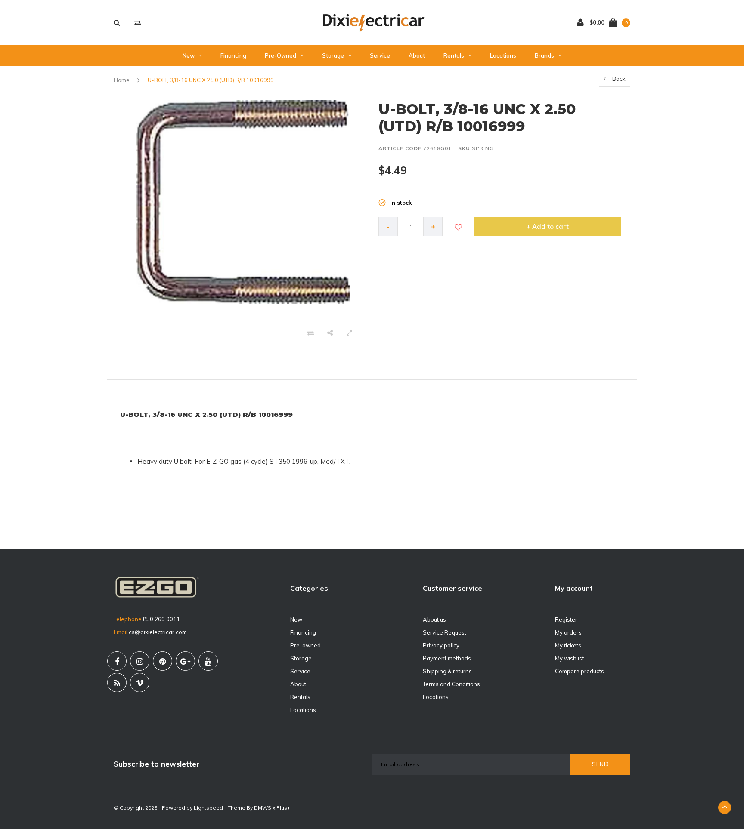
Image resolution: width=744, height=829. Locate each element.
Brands (544, 55)
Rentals (453, 55)
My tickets (568, 645)
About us (434, 619)
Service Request (444, 632)
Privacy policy (441, 645)
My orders (568, 632)
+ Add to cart (548, 226)
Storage (333, 55)
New (189, 55)
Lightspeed (208, 807)
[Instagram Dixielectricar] (139, 661)
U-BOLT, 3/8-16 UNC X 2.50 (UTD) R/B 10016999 (211, 80)
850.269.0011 (161, 619)
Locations (503, 55)
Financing (233, 55)
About (417, 55)
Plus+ (283, 807)
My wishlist (569, 658)
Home (122, 80)
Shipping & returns (447, 671)
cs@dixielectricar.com (158, 632)
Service (380, 55)
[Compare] (137, 22)
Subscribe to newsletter (156, 763)
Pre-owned (280, 55)
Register (566, 619)
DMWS (262, 807)
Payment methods (447, 658)
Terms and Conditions (451, 684)
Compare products (579, 671)
